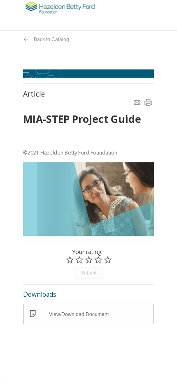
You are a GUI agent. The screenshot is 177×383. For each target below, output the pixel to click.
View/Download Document (79, 314)
